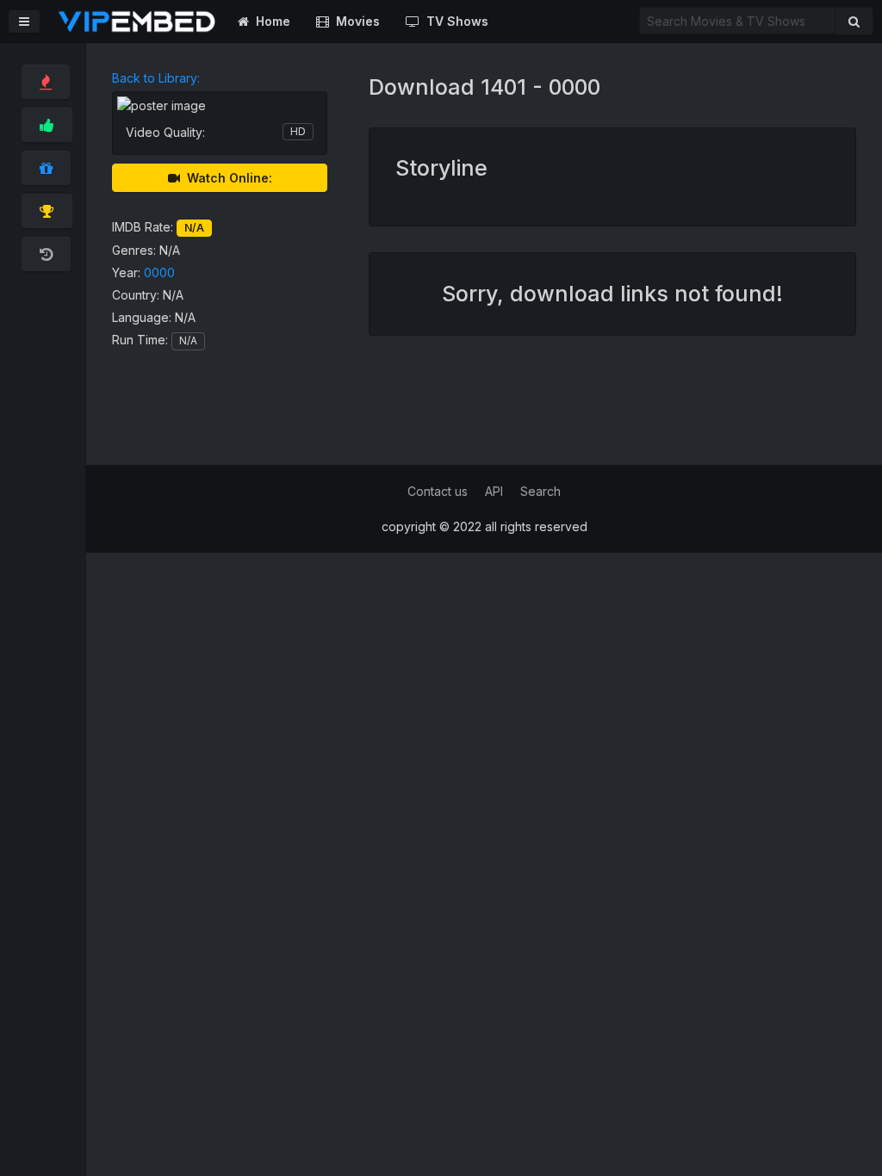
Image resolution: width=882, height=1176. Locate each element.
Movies (354, 21)
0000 (159, 272)
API (494, 491)
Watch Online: (226, 177)
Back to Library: (156, 78)
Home (269, 21)
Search (540, 491)
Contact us (437, 491)
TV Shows (453, 21)
